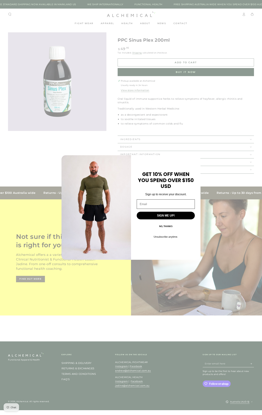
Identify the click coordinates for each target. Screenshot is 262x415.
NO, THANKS (166, 226)
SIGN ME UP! (166, 215)
